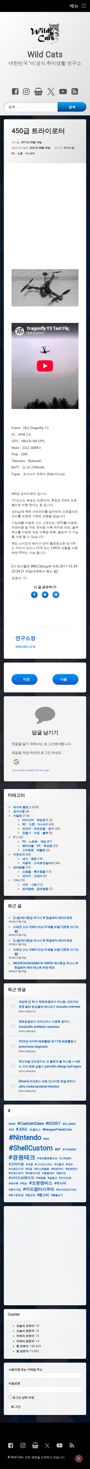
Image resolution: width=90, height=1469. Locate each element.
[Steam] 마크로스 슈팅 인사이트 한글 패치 (46, 1081)
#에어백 (13, 1183)
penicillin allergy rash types (63, 1066)
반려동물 (19, 867)
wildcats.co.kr (25, 646)
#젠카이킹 (15, 1189)
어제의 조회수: (26, 1336)
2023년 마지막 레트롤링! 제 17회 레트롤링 (46, 1041)
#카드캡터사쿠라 (38, 1189)
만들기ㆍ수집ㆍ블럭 (35, 833)
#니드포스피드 (43, 1164)
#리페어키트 (32, 1173)
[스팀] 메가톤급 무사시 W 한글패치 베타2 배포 (42, 917)
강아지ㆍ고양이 (32, 876)
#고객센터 (65, 1158)
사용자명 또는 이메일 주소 (25, 1369)
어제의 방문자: (26, 1341)
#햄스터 (43, 1195)
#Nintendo (25, 1137)
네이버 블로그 (22, 807)
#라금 (28, 1168)
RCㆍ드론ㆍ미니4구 (23, 153)
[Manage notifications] (79, 1458)
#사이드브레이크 (21, 1178)
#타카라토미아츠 (66, 1189)
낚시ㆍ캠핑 (29, 858)
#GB (11, 1129)
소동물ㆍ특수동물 (33, 871)
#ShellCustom (31, 1148)
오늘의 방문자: (26, 1331)
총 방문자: (23, 1351)
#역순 (23, 1183)
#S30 (46, 1139)
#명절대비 (48, 1173)
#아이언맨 (65, 1178)
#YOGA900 (69, 1149)
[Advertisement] (45, 217)
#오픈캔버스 (40, 1183)
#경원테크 (22, 1157)
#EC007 (53, 1123)
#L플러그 (35, 1129)
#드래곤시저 (16, 1168)
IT (14, 837)
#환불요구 (57, 1195)
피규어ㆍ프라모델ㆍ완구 (38, 828)
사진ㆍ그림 (29, 884)
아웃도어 (19, 854)
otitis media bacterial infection (39, 1086)
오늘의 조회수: (26, 1326)
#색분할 (41, 1178)
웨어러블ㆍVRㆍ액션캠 (37, 846)
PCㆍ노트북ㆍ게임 (34, 841)
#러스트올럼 (41, 1168)
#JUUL (22, 1129)
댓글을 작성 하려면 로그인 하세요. (37, 753)
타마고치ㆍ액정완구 (35, 820)
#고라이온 (16, 1164)
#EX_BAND (69, 1124)
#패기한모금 (16, 1195)
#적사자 (60, 1183)
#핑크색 (30, 1195)
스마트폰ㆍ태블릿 (33, 850)
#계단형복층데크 (47, 1158)
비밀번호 (14, 1383)
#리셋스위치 (16, 1173)
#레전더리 (57, 1168)
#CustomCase (30, 1123)
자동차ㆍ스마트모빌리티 (38, 863)
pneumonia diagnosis (33, 1046)
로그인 (49, 744)
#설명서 (52, 1178)
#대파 (69, 1164)
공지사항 (19, 811)
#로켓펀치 (71, 1168)
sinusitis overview (68, 1006)
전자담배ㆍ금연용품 (35, 889)
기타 (16, 880)
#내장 (29, 1164)
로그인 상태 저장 (23, 1397)
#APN (12, 1124)
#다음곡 (59, 1164)
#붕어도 (61, 1173)
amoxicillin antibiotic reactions (39, 1026)
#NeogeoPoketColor (57, 1129)
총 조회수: (23, 1346)
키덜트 (17, 815)
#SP (58, 1149)
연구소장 (69, 147)
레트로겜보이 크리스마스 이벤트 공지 (43, 1021)
